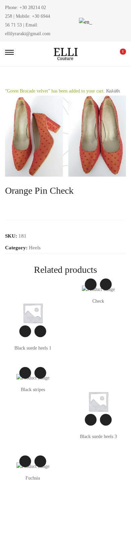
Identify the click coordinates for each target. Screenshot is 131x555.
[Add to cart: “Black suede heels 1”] (40, 331)
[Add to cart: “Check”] (106, 284)
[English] (84, 22)
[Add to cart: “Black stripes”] (40, 373)
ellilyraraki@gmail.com (27, 33)
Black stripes (33, 389)
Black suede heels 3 (98, 436)
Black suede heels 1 (32, 348)
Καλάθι (113, 91)
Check (98, 301)
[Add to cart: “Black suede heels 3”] (106, 420)
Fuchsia (33, 478)
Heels (35, 247)
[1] (118, 54)
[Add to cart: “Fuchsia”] (40, 461)
